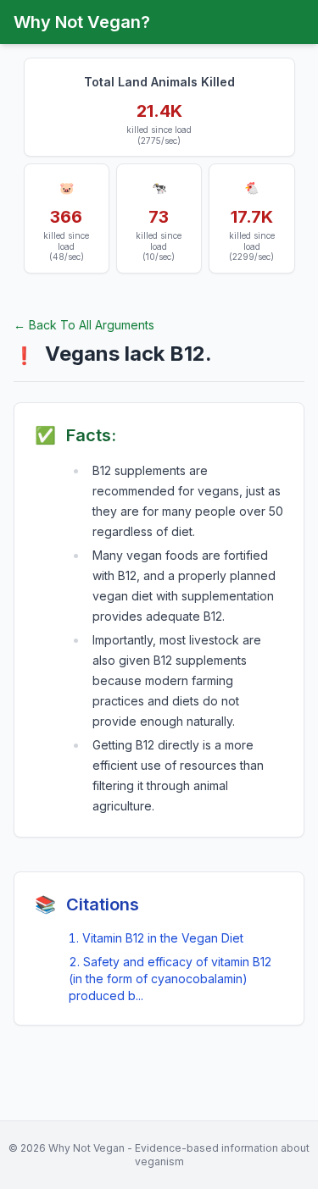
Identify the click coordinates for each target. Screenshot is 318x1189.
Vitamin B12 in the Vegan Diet (162, 938)
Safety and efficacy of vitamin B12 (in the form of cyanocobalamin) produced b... (170, 978)
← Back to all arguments (84, 325)
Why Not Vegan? (82, 22)
